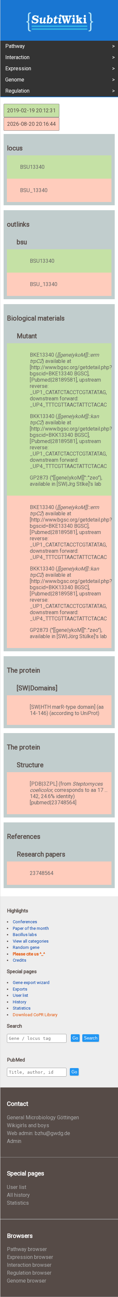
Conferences (25, 921)
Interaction (17, 57)
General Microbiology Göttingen (43, 1117)
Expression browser (30, 1257)
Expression (18, 68)
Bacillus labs (25, 934)
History (19, 1001)
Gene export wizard (31, 982)
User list (20, 995)
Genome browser (26, 1281)
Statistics (21, 1008)
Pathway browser (27, 1249)
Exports (20, 989)
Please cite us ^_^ (29, 953)
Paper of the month (31, 928)
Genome (14, 80)
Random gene (26, 947)
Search (90, 1038)
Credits (19, 960)
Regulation (17, 91)
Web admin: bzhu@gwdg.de (38, 1133)
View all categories (31, 941)
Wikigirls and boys (28, 1125)
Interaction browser (29, 1265)
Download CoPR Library (35, 1014)
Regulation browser (29, 1273)
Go (75, 1038)
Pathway (15, 46)
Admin (14, 1141)
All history (18, 1195)
